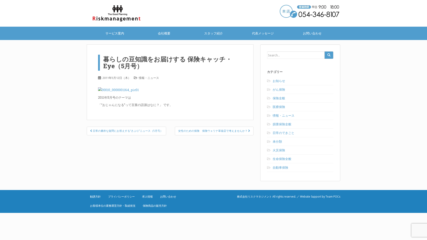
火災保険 (279, 150)
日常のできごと (283, 133)
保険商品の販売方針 (155, 206)
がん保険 (279, 89)
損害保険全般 (282, 124)
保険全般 (279, 98)
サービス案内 (114, 33)
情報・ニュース (149, 78)
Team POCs (333, 196)
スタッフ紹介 (213, 33)
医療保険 (279, 107)
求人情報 (147, 196)
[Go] (328, 55)
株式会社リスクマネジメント (122, 13)
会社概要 (164, 33)
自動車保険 (280, 167)
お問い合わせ (312, 33)
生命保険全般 (282, 159)
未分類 (277, 141)
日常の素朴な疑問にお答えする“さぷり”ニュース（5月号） (127, 131)
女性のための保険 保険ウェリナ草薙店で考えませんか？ (213, 131)
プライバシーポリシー (121, 196)
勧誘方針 (95, 196)
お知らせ (279, 81)
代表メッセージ (263, 33)
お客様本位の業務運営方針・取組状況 (112, 206)
